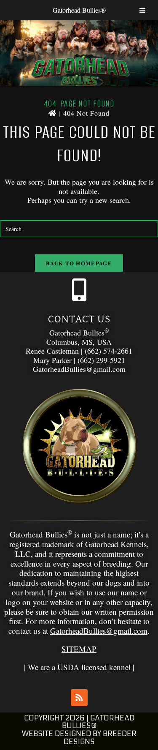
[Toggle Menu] (142, 10)
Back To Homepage (79, 263)
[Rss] (79, 697)
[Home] (52, 113)
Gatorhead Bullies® (79, 9)
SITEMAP (79, 649)
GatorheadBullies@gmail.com (98, 630)
